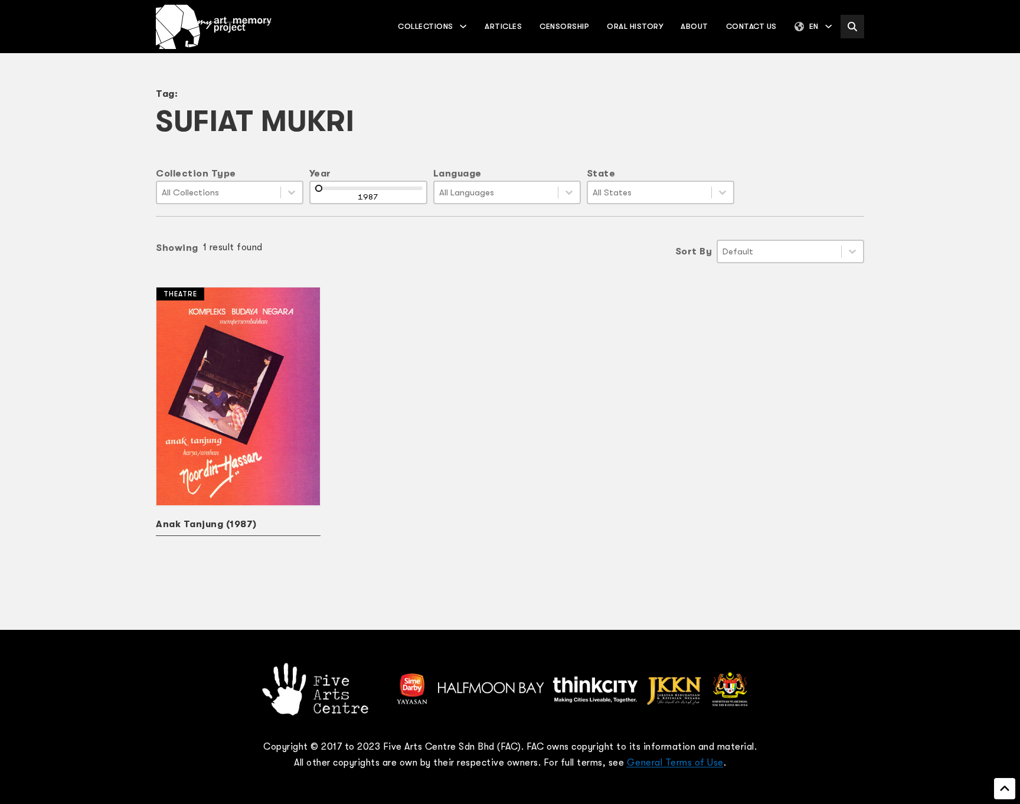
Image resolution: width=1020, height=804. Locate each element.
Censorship (564, 26)
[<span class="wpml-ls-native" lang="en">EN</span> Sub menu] (828, 26)
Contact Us (751, 26)
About (694, 26)
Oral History (635, 26)
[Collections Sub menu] (463, 26)
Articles (503, 26)
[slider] (318, 188)
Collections (425, 26)
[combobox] (218, 192)
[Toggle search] (852, 26)
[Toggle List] (291, 192)
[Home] (214, 27)
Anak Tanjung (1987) (206, 524)
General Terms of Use (675, 762)
